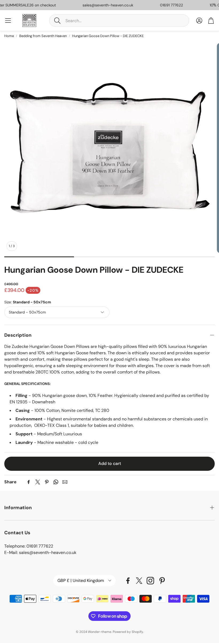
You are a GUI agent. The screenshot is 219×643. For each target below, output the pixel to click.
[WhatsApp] (55, 482)
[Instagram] (150, 580)
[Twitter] (37, 482)
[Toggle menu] (8, 20)
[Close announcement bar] (214, 4)
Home (9, 36)
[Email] (64, 482)
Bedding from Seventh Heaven (43, 36)
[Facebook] (28, 482)
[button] (119, 20)
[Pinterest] (46, 482)
